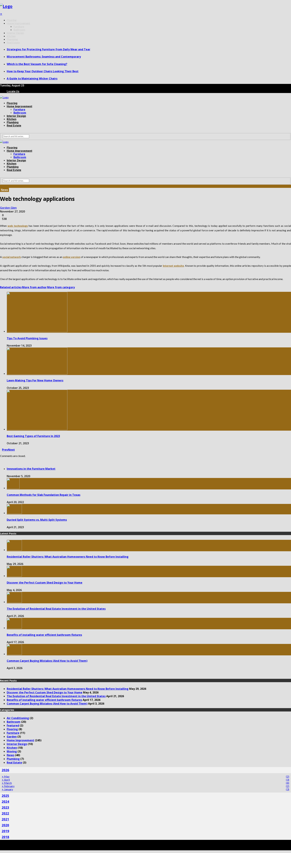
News (4, 190)
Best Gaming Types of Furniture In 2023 (33, 436)
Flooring (12, 20)
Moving (12, 751)
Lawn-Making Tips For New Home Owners (35, 380)
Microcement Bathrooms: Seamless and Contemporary (44, 56)
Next (11, 450)
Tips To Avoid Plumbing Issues (27, 338)
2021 (5, 819)
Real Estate (13, 42)
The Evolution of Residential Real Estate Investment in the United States (56, 609)
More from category (61, 287)
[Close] (1, 461)
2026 (5, 770)
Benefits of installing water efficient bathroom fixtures (44, 635)
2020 (5, 825)
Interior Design (15, 32)
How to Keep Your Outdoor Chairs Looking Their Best (42, 71)
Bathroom (19, 29)
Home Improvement (18, 23)
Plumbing (12, 39)
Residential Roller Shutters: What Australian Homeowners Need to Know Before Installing (67, 557)
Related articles (11, 287)
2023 (5, 807)
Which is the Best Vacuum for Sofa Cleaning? (37, 64)
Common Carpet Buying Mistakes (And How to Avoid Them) (47, 661)
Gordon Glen (8, 208)
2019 (5, 831)
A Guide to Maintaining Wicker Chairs (32, 78)
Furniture (18, 26)
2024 (5, 801)
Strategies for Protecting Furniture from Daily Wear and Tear (48, 49)
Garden (12, 736)
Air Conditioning (18, 718)
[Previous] (1, 674)
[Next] (3, 674)
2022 (5, 813)
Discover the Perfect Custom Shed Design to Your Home (44, 582)
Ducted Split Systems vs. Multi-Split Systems (37, 520)
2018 (5, 837)
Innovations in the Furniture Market (31, 469)
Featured (13, 725)
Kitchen (11, 36)
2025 (5, 796)
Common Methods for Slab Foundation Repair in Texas (43, 495)
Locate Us (13, 91)
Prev (5, 450)
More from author (34, 287)
